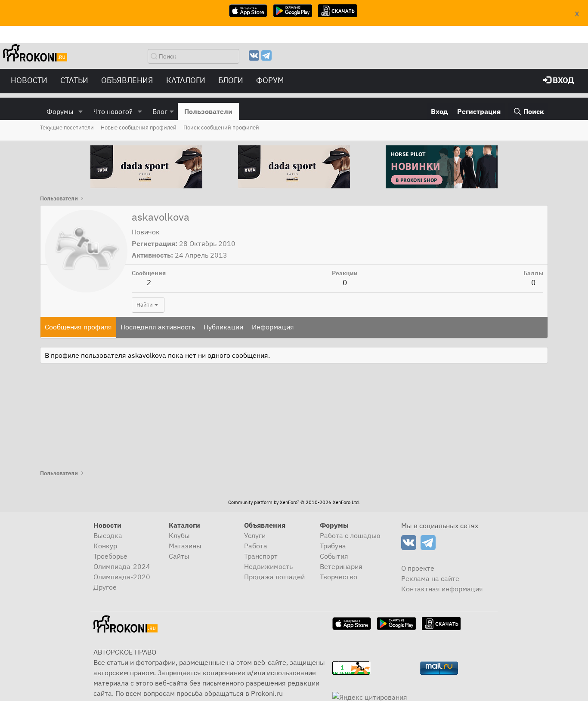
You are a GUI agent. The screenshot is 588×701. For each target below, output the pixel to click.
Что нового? (113, 111)
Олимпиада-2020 (121, 576)
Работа (255, 545)
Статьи (74, 80)
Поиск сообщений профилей (221, 127)
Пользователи (208, 111)
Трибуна (333, 545)
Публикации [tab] (223, 327)
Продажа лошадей (274, 576)
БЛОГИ (230, 80)
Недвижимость (268, 566)
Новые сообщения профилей (138, 127)
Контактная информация (442, 588)
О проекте (417, 568)
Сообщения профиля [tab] (78, 327)
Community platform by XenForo (294, 502)
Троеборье (110, 556)
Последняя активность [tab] (158, 327)
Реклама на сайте (430, 578)
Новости (29, 80)
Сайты (179, 556)
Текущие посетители (67, 127)
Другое (105, 587)
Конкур (105, 545)
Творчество (338, 576)
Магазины (185, 545)
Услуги (255, 535)
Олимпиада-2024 (121, 566)
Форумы (60, 111)
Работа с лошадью (350, 535)
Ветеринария (341, 566)
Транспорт (261, 556)
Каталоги (185, 80)
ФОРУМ (270, 80)
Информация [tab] (273, 327)
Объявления (127, 80)
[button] (80, 111)
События (334, 556)
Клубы (179, 535)
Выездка (107, 535)
